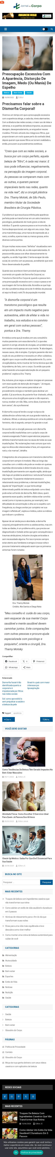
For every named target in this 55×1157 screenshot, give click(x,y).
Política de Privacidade (15, 1047)
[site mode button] (45, 29)
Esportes (9, 976)
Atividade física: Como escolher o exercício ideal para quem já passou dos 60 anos (25, 815)
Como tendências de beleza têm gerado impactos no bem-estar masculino (27, 771)
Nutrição (9, 992)
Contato (9, 1052)
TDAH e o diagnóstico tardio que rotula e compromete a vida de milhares (47, 719)
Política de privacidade (31, 1152)
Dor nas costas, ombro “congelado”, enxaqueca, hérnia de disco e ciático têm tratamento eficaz (10, 719)
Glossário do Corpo (13, 1030)
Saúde (29, 93)
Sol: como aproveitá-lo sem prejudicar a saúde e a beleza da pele (13, 702)
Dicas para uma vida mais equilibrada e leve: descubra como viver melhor (24, 928)
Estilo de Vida (11, 982)
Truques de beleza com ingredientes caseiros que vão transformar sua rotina (27, 901)
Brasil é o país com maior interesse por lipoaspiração (39, 685)
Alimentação (11, 955)
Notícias (8, 987)
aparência (17, 713)
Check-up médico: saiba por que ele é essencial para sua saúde (27, 860)
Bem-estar (18, 93)
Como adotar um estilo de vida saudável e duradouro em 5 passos (28, 910)
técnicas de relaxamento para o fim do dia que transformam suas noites (25, 919)
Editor (21, 97)
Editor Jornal (23, 821)
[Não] (51, 1147)
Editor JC (21, 777)
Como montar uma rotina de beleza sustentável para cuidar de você (28, 937)
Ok (16, 1152)
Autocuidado (11, 960)
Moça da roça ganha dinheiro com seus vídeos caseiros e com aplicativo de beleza (25, 1065)
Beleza (6, 93)
